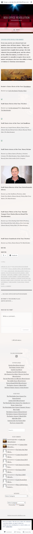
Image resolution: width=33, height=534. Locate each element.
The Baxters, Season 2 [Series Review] (16, 412)
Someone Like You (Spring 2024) (16, 420)
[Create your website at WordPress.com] (16, 2)
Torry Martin (12, 282)
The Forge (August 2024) (16, 423)
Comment (26, 330)
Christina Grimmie (12, 274)
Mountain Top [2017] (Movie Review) (16, 372)
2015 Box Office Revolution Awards (14, 294)
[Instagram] (16, 356)
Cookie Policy (9, 526)
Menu (18, 30)
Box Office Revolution (17, 17)
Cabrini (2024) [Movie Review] (16, 400)
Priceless (20, 91)
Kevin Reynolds (5, 278)
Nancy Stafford (15, 280)
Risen (24, 91)
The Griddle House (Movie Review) (16, 381)
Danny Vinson (22, 274)
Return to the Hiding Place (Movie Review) (10, 300)
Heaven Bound (26, 108)
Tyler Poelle (20, 282)
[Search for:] (16, 430)
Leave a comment (6, 286)
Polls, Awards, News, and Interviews (19, 268)
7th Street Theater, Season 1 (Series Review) (16, 387)
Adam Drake (10, 271)
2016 (5, 271)
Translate (21, 505)
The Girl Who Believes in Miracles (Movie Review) (16, 378)
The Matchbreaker (6, 110)
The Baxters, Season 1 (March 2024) (16, 385)
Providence (27, 86)
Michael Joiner (5, 280)
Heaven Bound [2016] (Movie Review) (16, 383)
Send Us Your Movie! (16, 370)
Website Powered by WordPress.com (16, 515)
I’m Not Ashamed (13, 108)
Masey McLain (26, 278)
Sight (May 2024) (16, 418)
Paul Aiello (24, 280)
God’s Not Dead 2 (13, 91)
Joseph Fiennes (12, 276)
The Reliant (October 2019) (16, 367)
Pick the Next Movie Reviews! (17, 365)
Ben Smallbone (19, 271)
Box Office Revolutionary (20, 266)
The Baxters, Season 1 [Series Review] (16, 414)
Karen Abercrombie (23, 276)
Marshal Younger (16, 278)
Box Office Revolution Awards (15, 273)
